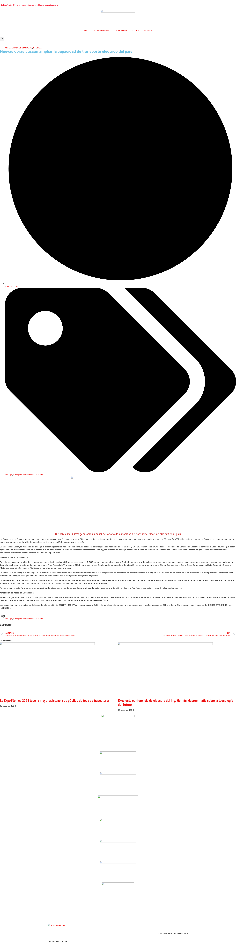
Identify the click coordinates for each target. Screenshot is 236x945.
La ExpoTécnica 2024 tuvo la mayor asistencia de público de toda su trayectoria (54, 701)
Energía (8, 475)
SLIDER (39, 475)
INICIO (86, 31)
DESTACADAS (25, 48)
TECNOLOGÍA (120, 31)
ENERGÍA (148, 31)
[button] (2, 39)
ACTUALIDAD (11, 48)
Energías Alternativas (24, 475)
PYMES (135, 31)
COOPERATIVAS (101, 31)
